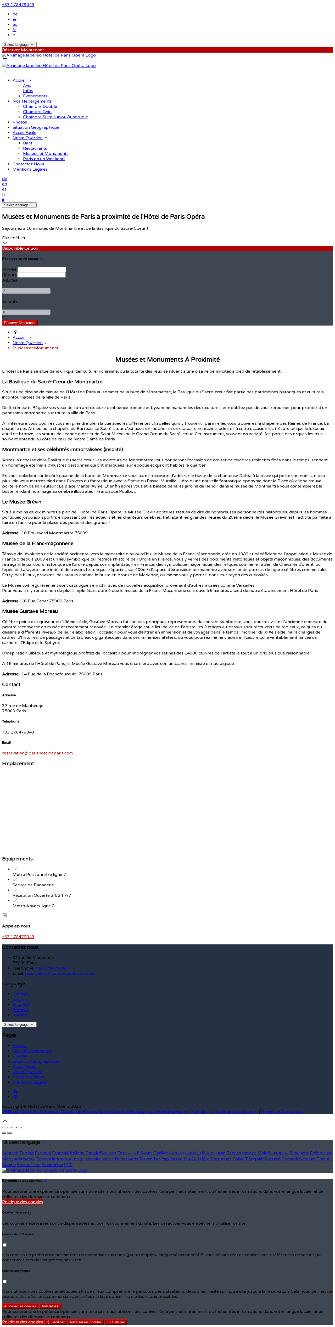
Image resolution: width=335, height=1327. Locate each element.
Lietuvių (176, 1153)
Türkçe (145, 1159)
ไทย (157, 1159)
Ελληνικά (107, 1153)
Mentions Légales (30, 1082)
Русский (273, 1159)
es (15, 24)
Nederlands (126, 1159)
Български (278, 1153)
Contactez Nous (28, 1077)
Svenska (307, 1159)
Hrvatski (27, 1159)
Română (290, 1159)
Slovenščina (29, 1164)
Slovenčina (52, 1164)
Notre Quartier (27, 1071)
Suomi (146, 1153)
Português (221, 1159)
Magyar (10, 1159)
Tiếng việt (254, 1159)
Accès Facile (24, 1066)
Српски (323, 1159)
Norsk (108, 1159)
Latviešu (193, 1153)
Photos (20, 1056)
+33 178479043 (18, 4)
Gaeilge (160, 1153)
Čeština (317, 1153)
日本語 (189, 1159)
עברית (77, 1159)
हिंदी (329, 1153)
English (20, 999)
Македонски (213, 1153)
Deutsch (21, 994)
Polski (238, 1159)
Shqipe (9, 1164)
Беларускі (299, 1153)
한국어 (203, 1159)
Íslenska (92, 1159)
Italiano (20, 1015)
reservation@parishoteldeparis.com (37, 753)
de (15, 14)
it (14, 35)
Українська (172, 1159)
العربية (133, 1153)
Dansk (92, 1153)
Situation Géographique (36, 1061)
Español (21, 1004)
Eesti (122, 1153)
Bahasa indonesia (53, 1159)
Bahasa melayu (241, 1153)
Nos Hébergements (32, 1051)
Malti (262, 1153)
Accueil (19, 1045)
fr (14, 29)
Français (21, 1009)
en (15, 19)
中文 (68, 1164)
